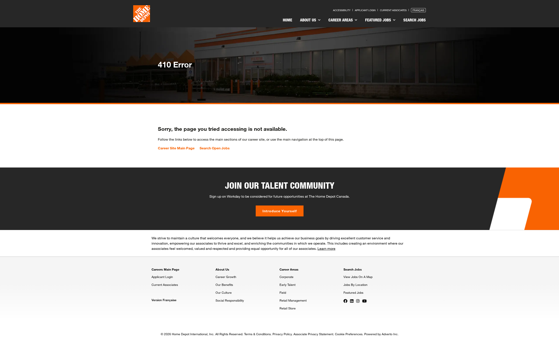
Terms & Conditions (257, 334)
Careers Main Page (165, 269)
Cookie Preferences (348, 334)
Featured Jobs (378, 19)
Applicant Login (365, 10)
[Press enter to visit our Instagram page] (358, 301)
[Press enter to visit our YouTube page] (364, 301)
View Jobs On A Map (358, 277)
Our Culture (224, 292)
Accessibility (341, 10)
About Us (308, 19)
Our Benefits (224, 285)
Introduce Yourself (279, 211)
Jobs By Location (355, 285)
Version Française (164, 300)
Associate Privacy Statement (313, 334)
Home (287, 19)
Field (283, 292)
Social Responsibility (230, 300)
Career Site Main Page (176, 148)
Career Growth (226, 277)
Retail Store (288, 308)
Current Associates (393, 10)
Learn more (326, 248)
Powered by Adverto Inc (381, 334)
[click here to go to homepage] (141, 13)
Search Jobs (414, 19)
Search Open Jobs (215, 148)
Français (418, 10)
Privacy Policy (282, 334)
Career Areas (341, 19)
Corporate (286, 277)
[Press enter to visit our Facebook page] (345, 301)
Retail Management (293, 300)
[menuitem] (287, 20)
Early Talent (287, 285)
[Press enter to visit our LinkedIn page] (352, 301)
